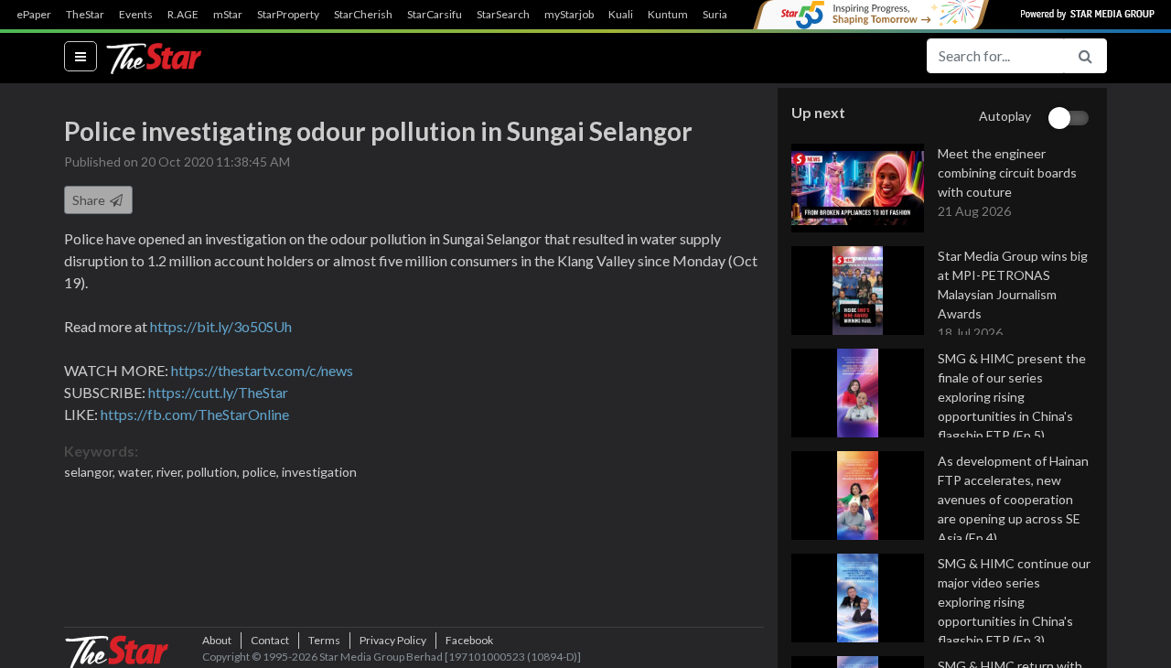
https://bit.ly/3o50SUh (221, 326)
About (216, 640)
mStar (227, 14)
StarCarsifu (434, 14)
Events (136, 14)
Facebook (469, 640)
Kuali (620, 14)
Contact (270, 640)
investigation (319, 471)
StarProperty (288, 14)
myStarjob (569, 14)
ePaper (33, 14)
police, (262, 471)
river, (171, 471)
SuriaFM (723, 14)
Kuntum (668, 14)
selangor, (91, 471)
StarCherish (363, 14)
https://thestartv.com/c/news (262, 370)
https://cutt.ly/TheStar (218, 392)
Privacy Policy (393, 640)
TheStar (85, 14)
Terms (324, 640)
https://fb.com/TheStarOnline (195, 414)
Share (90, 200)
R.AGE (183, 14)
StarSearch (503, 14)
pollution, (214, 471)
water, (137, 471)
